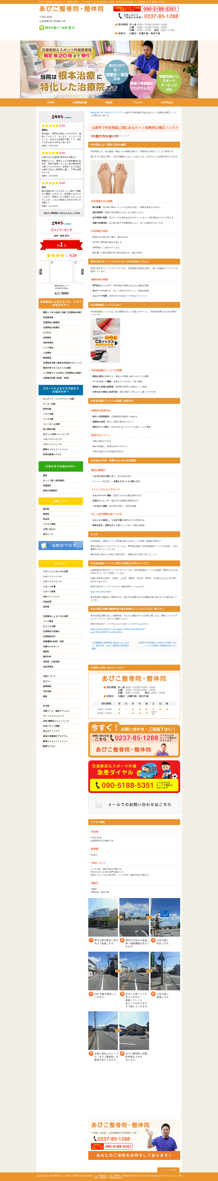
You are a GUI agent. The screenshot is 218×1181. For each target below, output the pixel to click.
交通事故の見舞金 (51, 631)
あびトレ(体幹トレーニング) (56, 434)
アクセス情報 (49, 524)
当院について (49, 676)
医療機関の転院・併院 (53, 641)
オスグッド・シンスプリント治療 (58, 399)
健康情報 (47, 686)
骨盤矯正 (47, 485)
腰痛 (45, 475)
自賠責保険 (48, 317)
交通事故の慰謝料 (51, 322)
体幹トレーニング (51, 596)
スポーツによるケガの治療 (55, 571)
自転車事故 (48, 342)
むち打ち (47, 332)
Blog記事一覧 (96, 112)
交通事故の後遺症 (51, 327)
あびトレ (47, 681)
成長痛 (46, 606)
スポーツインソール (52, 444)
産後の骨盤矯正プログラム (55, 736)
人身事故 (47, 352)
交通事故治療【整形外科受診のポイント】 (62, 363)
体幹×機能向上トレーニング (56, 721)
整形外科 (47, 656)
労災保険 (47, 691)
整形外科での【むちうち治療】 (57, 368)
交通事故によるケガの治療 (55, 616)
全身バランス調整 (51, 726)
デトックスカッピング (53, 716)
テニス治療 (48, 419)
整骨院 (46, 514)
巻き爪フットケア (113, 112)
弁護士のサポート (51, 646)
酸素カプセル (49, 746)
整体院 (46, 509)
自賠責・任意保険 (51, 661)
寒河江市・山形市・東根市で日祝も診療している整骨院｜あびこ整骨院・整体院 (132, 2)
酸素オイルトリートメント (55, 449)
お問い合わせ (49, 529)
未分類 (46, 706)
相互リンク (48, 534)
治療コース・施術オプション (56, 711)
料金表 (46, 519)
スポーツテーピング (52, 439)
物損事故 (47, 358)
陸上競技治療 (49, 429)
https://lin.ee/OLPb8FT (101, 591)
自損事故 (47, 337)
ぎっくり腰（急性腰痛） (54, 480)
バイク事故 (48, 347)
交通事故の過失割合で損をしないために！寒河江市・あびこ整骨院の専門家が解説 (110, 645)
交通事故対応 (49, 636)
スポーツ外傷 (49, 586)
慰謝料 (46, 651)
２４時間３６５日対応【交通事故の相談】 (62, 373)
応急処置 (47, 601)
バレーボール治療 (51, 424)
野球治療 (47, 409)
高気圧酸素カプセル (52, 454)
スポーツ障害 (49, 591)
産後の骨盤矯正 (50, 490)
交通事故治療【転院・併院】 (56, 378)
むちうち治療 (49, 626)
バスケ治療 (48, 414)
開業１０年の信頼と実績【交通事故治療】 (62, 312)
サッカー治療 (49, 404)
